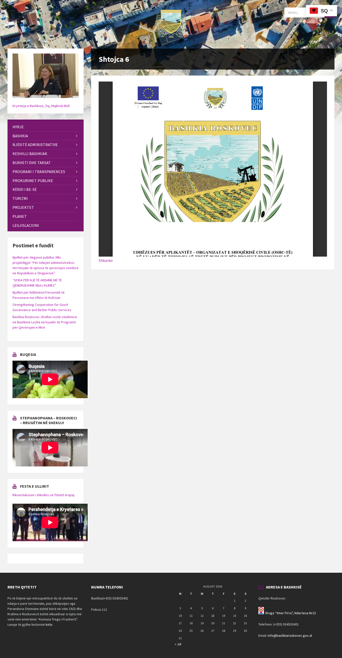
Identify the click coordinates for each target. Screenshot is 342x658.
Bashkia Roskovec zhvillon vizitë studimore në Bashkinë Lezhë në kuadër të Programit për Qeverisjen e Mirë (45, 322)
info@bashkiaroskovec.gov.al (290, 635)
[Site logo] (171, 38)
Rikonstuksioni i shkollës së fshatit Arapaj (43, 495)
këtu (49, 624)
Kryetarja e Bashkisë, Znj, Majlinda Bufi (41, 106)
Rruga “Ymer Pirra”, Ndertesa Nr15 (290, 613)
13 (212, 615)
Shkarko (106, 260)
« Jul (178, 644)
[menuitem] (46, 127)
